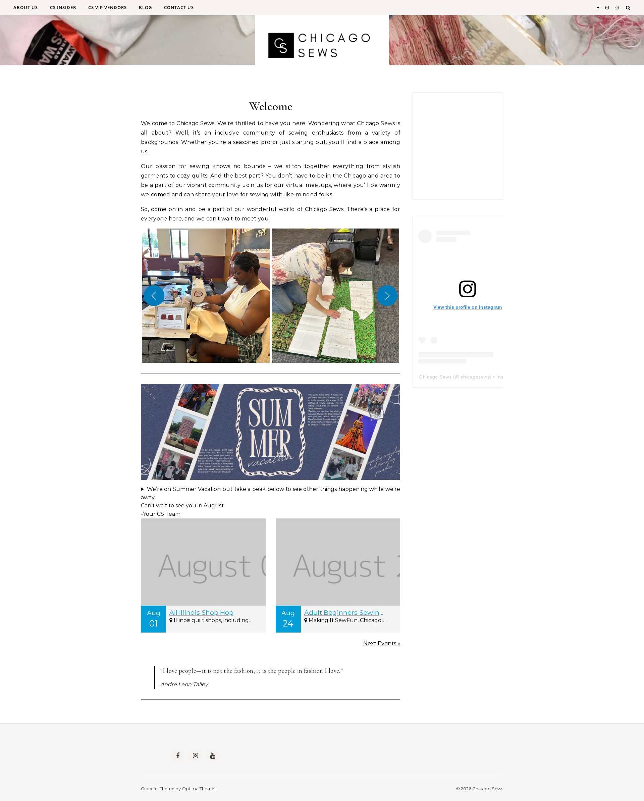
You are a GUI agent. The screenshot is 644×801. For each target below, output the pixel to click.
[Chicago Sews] (322, 46)
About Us (25, 7)
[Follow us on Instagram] (195, 755)
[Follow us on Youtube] (212, 755)
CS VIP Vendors (107, 7)
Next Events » (381, 643)
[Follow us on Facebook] (177, 755)
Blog (145, 7)
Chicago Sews (435, 377)
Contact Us (179, 7)
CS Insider (63, 7)
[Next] (387, 295)
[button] (206, 296)
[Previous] (154, 295)
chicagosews (475, 377)
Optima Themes (199, 788)
